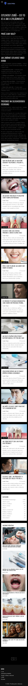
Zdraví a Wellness (7, 513)
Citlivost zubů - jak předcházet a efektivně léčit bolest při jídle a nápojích (13, 477)
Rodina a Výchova (7, 511)
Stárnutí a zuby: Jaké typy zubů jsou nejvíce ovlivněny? (14, 640)
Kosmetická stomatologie (9, 499)
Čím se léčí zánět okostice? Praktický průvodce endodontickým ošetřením (12, 546)
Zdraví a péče (6, 501)
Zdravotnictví (6, 518)
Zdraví (4, 507)
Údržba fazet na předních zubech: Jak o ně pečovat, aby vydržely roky (13, 570)
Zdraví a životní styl (8, 509)
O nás (2, 672)
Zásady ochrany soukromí (7, 675)
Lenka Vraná (5, 165)
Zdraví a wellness (7, 503)
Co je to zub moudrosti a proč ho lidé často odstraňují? (14, 593)
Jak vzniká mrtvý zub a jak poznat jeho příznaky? (13, 442)
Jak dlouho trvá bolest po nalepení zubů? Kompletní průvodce (13, 197)
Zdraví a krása (6, 505)
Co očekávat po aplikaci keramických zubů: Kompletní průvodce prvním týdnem (14, 302)
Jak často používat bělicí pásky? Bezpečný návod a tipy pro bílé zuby (13, 337)
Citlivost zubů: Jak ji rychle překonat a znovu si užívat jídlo (12, 232)
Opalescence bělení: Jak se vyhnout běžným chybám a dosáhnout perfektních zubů (13, 372)
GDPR (2, 677)
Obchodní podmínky (6, 673)
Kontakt (3, 679)
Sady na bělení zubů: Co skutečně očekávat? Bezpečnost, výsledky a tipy (13, 161)
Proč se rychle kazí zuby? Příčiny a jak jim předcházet (13, 617)
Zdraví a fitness (7, 516)
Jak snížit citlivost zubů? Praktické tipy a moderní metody (14, 407)
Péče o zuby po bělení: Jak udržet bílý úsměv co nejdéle (14, 267)
